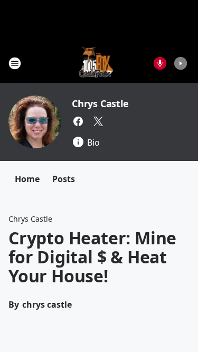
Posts (63, 179)
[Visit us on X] (98, 121)
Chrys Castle (100, 103)
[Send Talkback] (160, 63)
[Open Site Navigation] (14, 63)
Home (27, 179)
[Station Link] (96, 63)
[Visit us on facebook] (78, 121)
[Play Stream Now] (180, 63)
